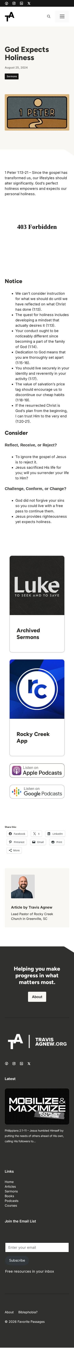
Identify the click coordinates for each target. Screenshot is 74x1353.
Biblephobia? (27, 1312)
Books (9, 1196)
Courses (11, 1205)
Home (9, 1182)
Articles (10, 1186)
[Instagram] (14, 3)
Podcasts (11, 1201)
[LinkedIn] (21, 3)
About (37, 997)
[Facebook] (6, 3)
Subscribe (17, 1260)
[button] (48, 17)
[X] (29, 3)
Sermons (12, 76)
